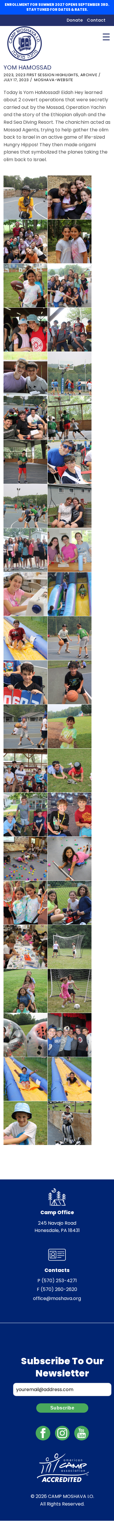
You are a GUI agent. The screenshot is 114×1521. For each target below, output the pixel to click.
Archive (89, 75)
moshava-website (53, 80)
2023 (8, 75)
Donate (75, 20)
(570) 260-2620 (59, 1289)
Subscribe (62, 1407)
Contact (96, 20)
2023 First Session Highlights (46, 75)
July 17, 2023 (16, 80)
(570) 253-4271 (59, 1280)
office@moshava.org (57, 1298)
